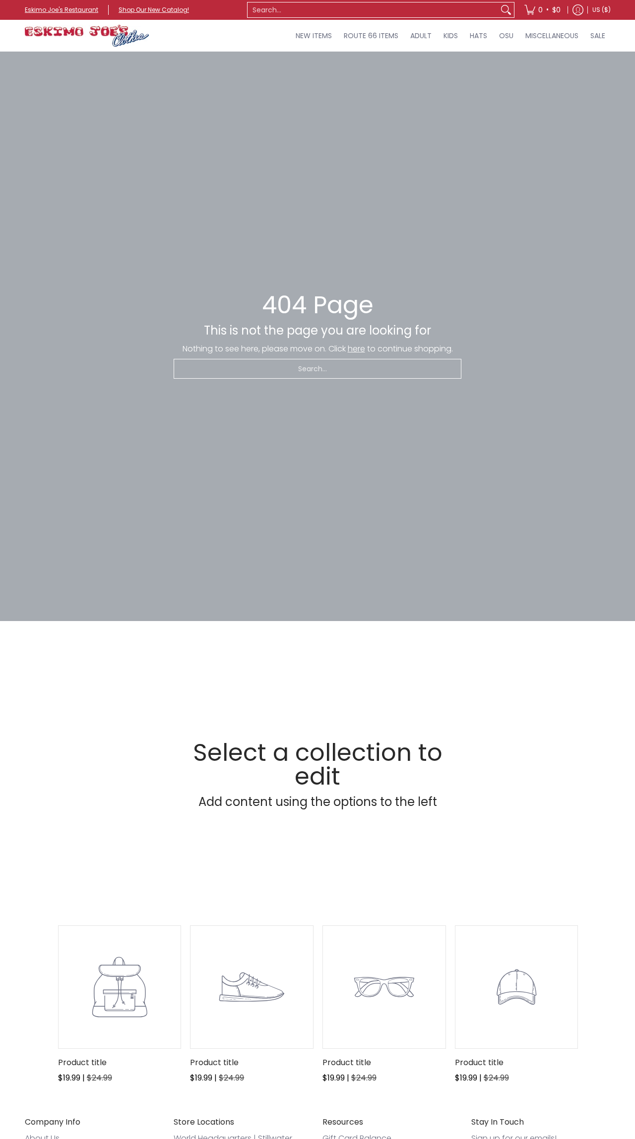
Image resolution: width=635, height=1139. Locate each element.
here (356, 348)
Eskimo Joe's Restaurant (61, 9)
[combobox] (373, 9)
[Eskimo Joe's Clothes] (87, 36)
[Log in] (578, 10)
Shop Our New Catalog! (154, 9)
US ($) (601, 9)
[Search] (506, 9)
